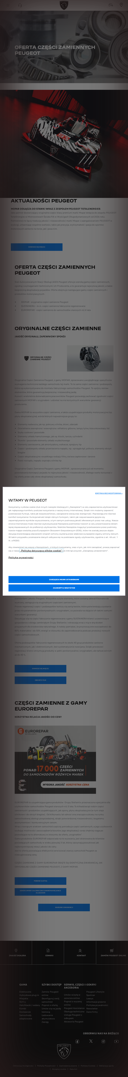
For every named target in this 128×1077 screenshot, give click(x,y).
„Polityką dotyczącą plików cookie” (41, 550)
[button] (108, 493)
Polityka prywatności (21, 557)
